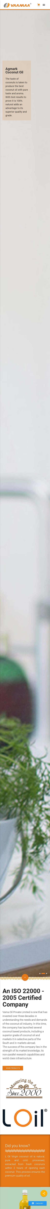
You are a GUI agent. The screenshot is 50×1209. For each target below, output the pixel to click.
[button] (39, 973)
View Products (13, 1068)
